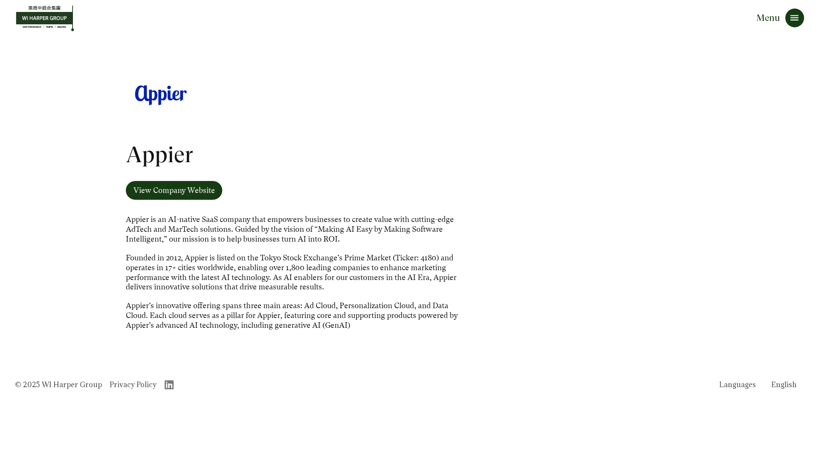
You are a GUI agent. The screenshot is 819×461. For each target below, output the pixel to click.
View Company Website (174, 190)
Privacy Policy (133, 384)
